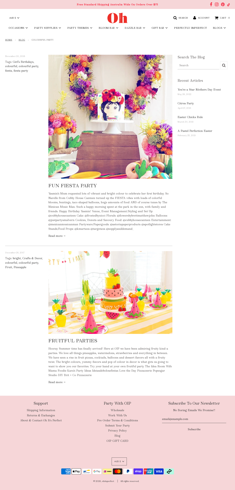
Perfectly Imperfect (190, 27)
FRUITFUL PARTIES (72, 341)
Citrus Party (186, 103)
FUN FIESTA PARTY (72, 185)
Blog (22, 40)
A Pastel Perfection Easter (195, 131)
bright (17, 258)
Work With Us (117, 415)
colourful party (28, 66)
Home (8, 40)
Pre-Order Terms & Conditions (117, 420)
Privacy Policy (117, 430)
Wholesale (117, 410)
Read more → (56, 236)
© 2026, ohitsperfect (103, 481)
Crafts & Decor (32, 258)
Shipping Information (41, 410)
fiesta (8, 70)
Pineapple (20, 267)
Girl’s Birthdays (23, 62)
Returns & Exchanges (41, 415)
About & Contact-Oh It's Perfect (41, 420)
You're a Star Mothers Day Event (199, 89)
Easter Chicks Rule (190, 117)
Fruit (8, 267)
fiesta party (21, 70)
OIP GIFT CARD (117, 441)
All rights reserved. (129, 481)
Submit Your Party (117, 425)
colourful (11, 66)
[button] (14, 18)
